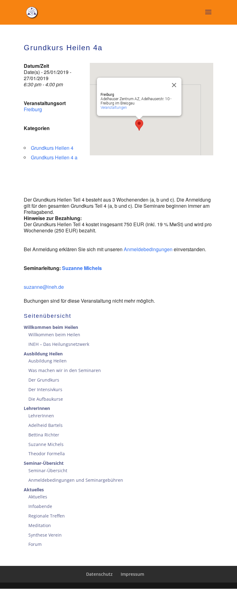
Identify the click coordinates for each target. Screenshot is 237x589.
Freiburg (33, 109)
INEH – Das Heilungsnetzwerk (58, 344)
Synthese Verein (45, 535)
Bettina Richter (43, 435)
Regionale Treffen (46, 516)
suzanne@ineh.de (44, 286)
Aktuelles (34, 490)
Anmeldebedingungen (149, 249)
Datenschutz (99, 574)
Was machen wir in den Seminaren (64, 370)
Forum (35, 544)
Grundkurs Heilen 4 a (54, 157)
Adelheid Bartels (45, 425)
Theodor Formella (46, 453)
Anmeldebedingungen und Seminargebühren (75, 480)
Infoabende (40, 506)
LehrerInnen (37, 408)
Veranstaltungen (114, 107)
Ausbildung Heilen (43, 354)
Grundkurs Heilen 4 (52, 147)
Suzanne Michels (82, 268)
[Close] (174, 85)
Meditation (39, 525)
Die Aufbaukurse (45, 399)
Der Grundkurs (43, 380)
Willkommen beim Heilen (51, 327)
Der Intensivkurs (45, 389)
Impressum (132, 574)
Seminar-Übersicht (44, 463)
